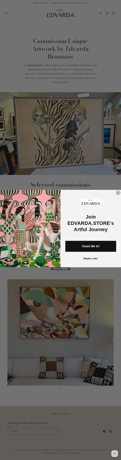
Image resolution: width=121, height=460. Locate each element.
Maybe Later (91, 258)
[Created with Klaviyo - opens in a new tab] (60, 268)
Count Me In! (91, 246)
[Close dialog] (118, 193)
